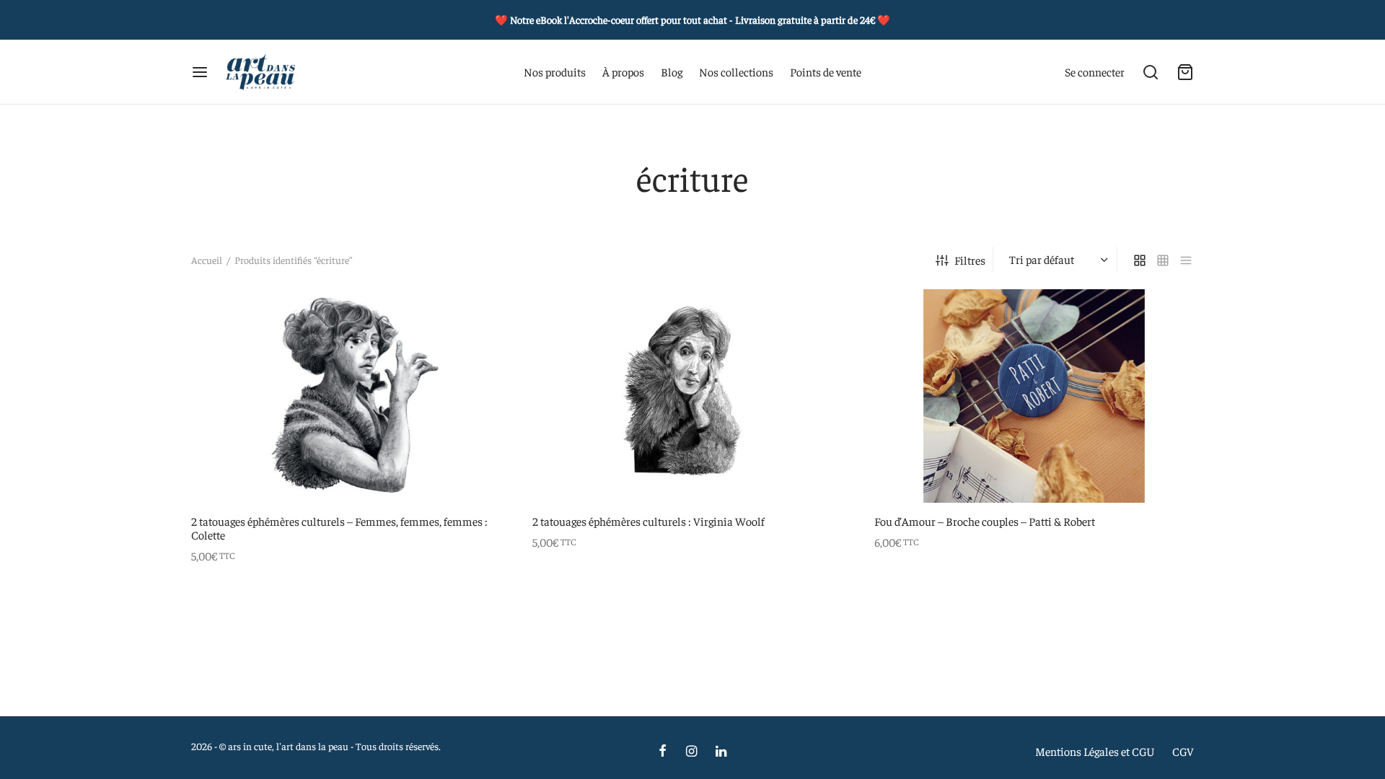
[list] (1186, 260)
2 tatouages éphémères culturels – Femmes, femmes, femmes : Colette (339, 527)
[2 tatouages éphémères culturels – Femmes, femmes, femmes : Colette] (351, 396)
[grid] (1140, 260)
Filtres (969, 259)
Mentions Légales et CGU (1095, 751)
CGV (1183, 751)
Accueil (206, 259)
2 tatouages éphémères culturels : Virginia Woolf (648, 520)
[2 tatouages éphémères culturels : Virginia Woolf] (692, 396)
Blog (671, 71)
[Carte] (1185, 72)
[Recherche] (1150, 72)
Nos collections (736, 71)
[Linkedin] (721, 751)
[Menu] (199, 72)
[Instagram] (691, 751)
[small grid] (1163, 260)
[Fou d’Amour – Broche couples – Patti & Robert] (1034, 396)
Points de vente (825, 71)
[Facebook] (662, 751)
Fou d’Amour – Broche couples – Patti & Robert (984, 520)
